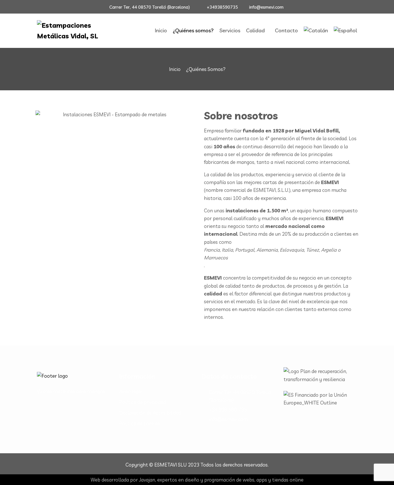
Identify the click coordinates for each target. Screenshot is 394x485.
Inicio (161, 30)
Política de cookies (139, 423)
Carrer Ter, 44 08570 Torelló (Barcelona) (149, 7)
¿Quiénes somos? (193, 30)
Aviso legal (130, 391)
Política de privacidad (142, 402)
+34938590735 (222, 7)
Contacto (286, 30)
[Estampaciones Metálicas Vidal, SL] (73, 31)
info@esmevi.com (266, 7)
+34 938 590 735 (228, 410)
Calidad (255, 30)
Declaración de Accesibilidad (150, 413)
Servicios (229, 30)
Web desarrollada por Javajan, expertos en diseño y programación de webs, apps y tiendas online (197, 480)
